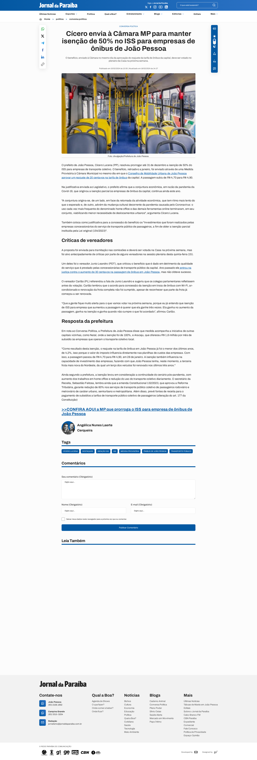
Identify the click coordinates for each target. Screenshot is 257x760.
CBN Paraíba (190, 718)
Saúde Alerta (156, 715)
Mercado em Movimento (162, 718)
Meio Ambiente (131, 732)
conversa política (78, 19)
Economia (129, 708)
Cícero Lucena (70, 451)
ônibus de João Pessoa (155, 451)
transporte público (181, 451)
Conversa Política (158, 705)
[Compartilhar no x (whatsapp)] (42, 36)
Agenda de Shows (101, 701)
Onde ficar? (98, 711)
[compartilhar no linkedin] (42, 57)
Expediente (189, 722)
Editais (197, 14)
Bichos (127, 701)
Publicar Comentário (128, 528)
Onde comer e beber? (102, 708)
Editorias (176, 14)
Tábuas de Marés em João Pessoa (201, 705)
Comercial (189, 725)
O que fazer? (98, 705)
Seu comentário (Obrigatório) (77, 477)
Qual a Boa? (111, 14)
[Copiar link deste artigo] (42, 64)
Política (91, 14)
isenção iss (103, 451)
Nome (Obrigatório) (72, 504)
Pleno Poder (156, 708)
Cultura (127, 705)
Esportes (70, 14)
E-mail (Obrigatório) (141, 504)
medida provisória (130, 451)
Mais (213, 14)
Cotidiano (129, 722)
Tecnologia (129, 729)
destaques (87, 451)
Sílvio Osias (155, 711)
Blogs (157, 14)
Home (47, 19)
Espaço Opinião (192, 735)
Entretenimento (134, 14)
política (60, 19)
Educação (129, 711)
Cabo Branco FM (192, 715)
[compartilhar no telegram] (42, 43)
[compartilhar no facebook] (42, 50)
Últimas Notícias (47, 14)
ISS (114, 451)
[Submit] (214, 5)
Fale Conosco (191, 729)
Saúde (127, 725)
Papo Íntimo (156, 722)
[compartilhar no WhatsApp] (42, 29)
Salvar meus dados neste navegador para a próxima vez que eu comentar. (96, 519)
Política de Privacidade (195, 732)
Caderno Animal (157, 701)
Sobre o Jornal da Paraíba (196, 711)
